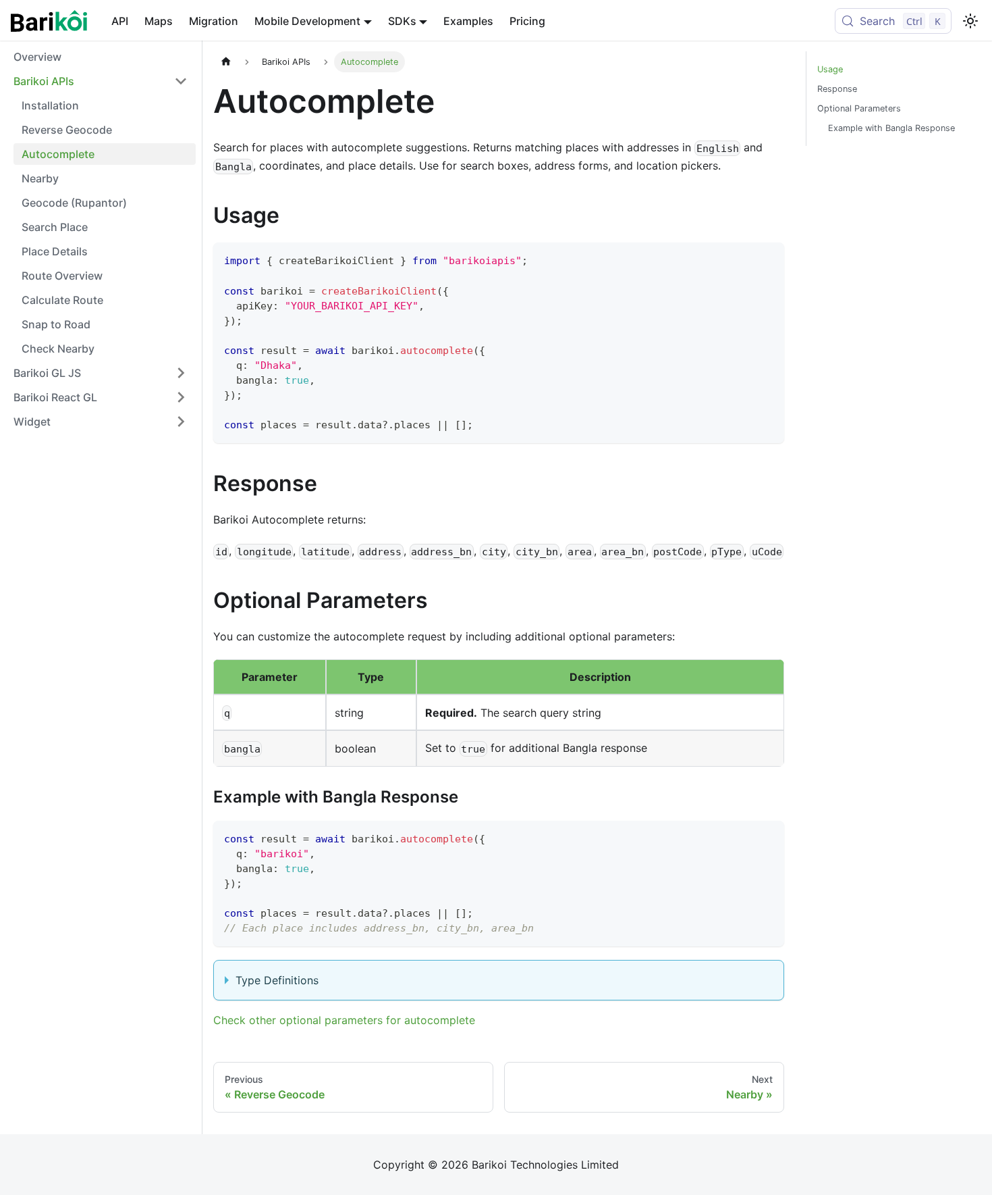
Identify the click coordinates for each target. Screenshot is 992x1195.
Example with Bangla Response (891, 128)
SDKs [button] (402, 21)
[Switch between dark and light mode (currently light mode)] (970, 21)
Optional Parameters (859, 108)
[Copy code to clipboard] (767, 259)
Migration (213, 21)
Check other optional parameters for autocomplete (344, 1020)
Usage (830, 69)
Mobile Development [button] (307, 21)
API (119, 21)
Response (837, 89)
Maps (158, 21)
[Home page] (226, 61)
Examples (468, 21)
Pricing (527, 21)
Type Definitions (277, 980)
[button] (100, 81)
